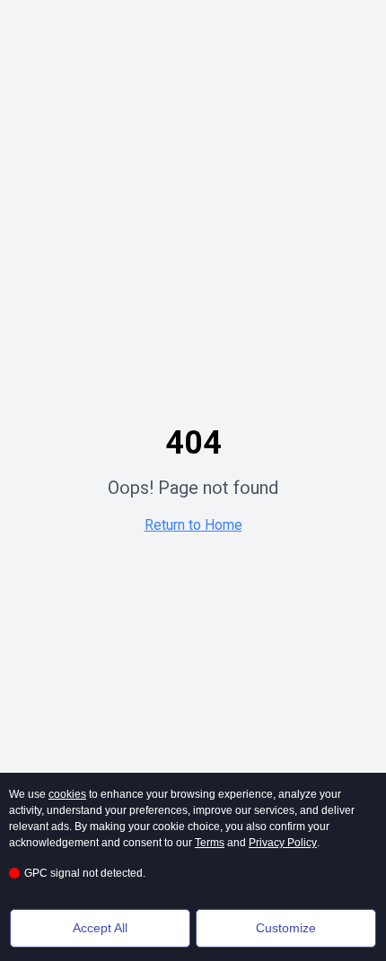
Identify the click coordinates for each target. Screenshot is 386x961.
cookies (67, 794)
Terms (209, 842)
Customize (286, 928)
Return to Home (193, 524)
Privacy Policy (283, 842)
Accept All (100, 928)
